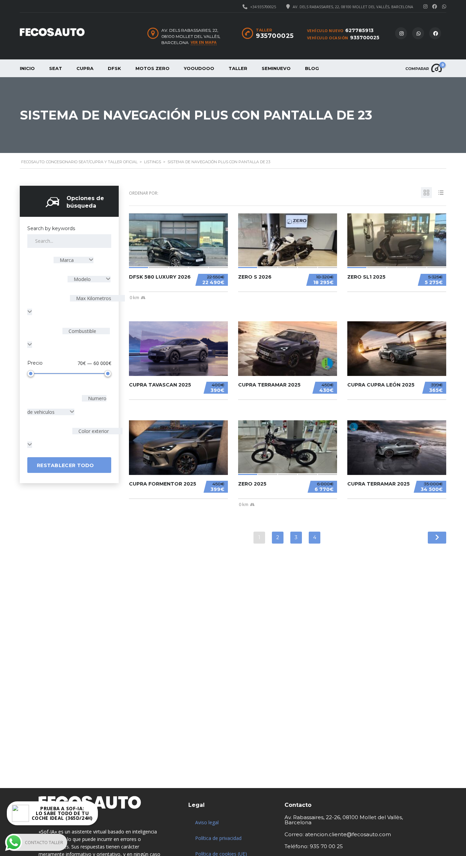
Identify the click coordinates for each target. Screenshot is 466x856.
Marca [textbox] (66, 260)
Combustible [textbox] (81, 331)
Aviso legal (207, 822)
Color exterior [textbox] (93, 431)
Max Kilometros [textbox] (93, 298)
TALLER (238, 68)
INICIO (27, 68)
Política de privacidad (218, 838)
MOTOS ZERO (152, 68)
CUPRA (84, 68)
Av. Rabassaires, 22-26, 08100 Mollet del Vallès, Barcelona (344, 820)
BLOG (312, 68)
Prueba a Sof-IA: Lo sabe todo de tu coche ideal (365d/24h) (62, 814)
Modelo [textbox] (82, 279)
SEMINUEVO (276, 68)
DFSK (114, 68)
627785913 (359, 30)
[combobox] (73, 260)
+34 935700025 (263, 6)
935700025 (364, 37)
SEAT (55, 68)
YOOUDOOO (199, 68)
